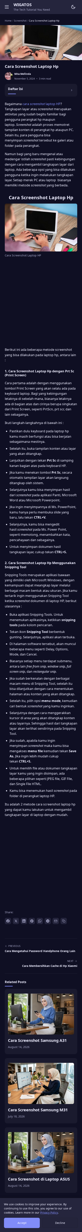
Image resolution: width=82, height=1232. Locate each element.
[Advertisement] (41, 303)
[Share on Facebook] (8, 921)
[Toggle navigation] (7, 6)
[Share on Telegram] (48, 921)
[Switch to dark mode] (73, 7)
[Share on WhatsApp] (40, 921)
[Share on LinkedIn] (24, 921)
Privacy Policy (49, 1212)
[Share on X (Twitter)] (16, 921)
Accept (22, 1223)
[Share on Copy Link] (64, 921)
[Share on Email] (56, 921)
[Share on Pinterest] (32, 921)
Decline (60, 1223)
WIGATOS (22, 4)
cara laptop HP (41, 104)
